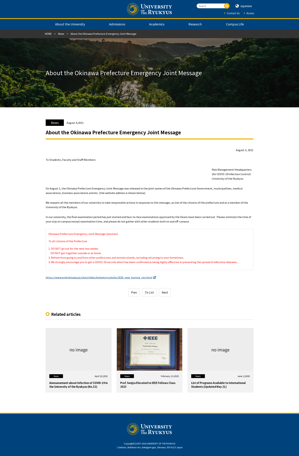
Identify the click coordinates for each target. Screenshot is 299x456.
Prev (134, 292)
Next (165, 292)
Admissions (117, 24)
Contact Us (233, 13)
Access (250, 13)
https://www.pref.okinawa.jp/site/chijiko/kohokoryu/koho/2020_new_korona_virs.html (99, 277)
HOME (48, 33)
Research (195, 24)
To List (149, 292)
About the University (70, 24)
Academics (156, 24)
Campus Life (235, 24)
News (61, 33)
